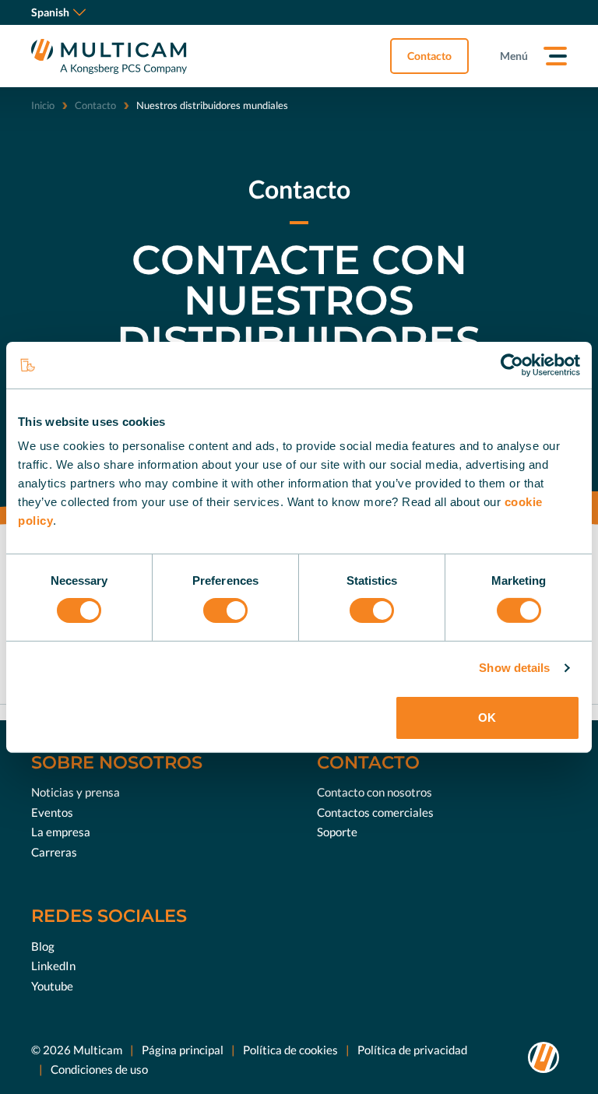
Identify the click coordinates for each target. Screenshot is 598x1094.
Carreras (54, 852)
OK (487, 717)
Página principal (182, 1050)
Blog (43, 946)
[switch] (225, 610)
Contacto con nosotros (374, 792)
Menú (514, 55)
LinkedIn (53, 966)
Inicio (43, 105)
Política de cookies (290, 1050)
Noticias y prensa (75, 792)
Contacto (429, 55)
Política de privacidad (412, 1050)
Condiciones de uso (99, 1069)
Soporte (337, 832)
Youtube (52, 986)
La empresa (60, 832)
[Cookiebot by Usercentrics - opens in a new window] (512, 364)
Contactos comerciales (375, 812)
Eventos (52, 812)
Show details (514, 667)
